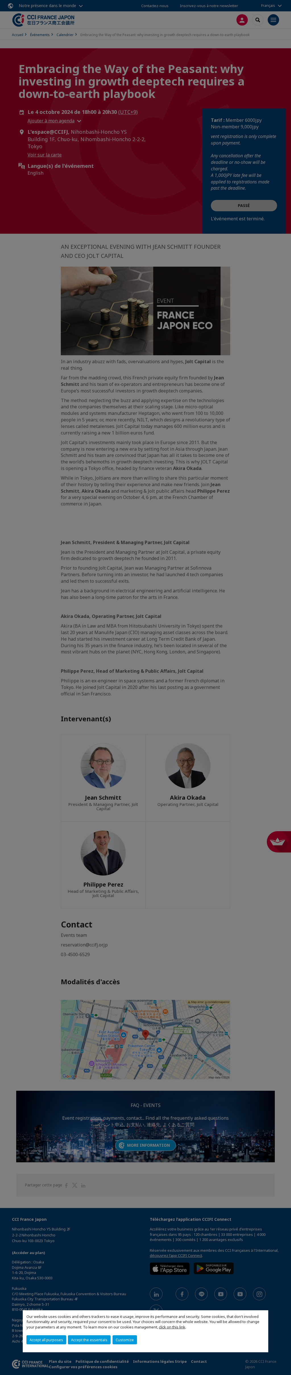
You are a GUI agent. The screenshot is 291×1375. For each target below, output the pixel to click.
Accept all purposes (46, 1339)
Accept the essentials (89, 1339)
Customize (125, 1339)
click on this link (172, 1327)
